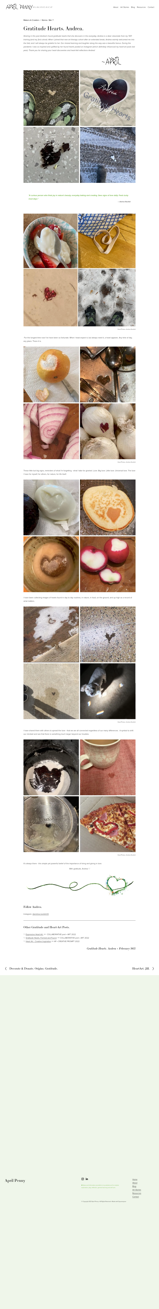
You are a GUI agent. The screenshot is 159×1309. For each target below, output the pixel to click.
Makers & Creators (31, 20)
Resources (141, 7)
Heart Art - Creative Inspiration (38, 941)
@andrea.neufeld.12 (41, 914)
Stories (44, 20)
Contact (151, 7)
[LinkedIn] (86, 1179)
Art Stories (136, 1189)
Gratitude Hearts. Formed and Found (41, 937)
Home (134, 1179)
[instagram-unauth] (82, 1179)
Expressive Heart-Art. (34, 934)
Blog (133, 7)
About (115, 7)
